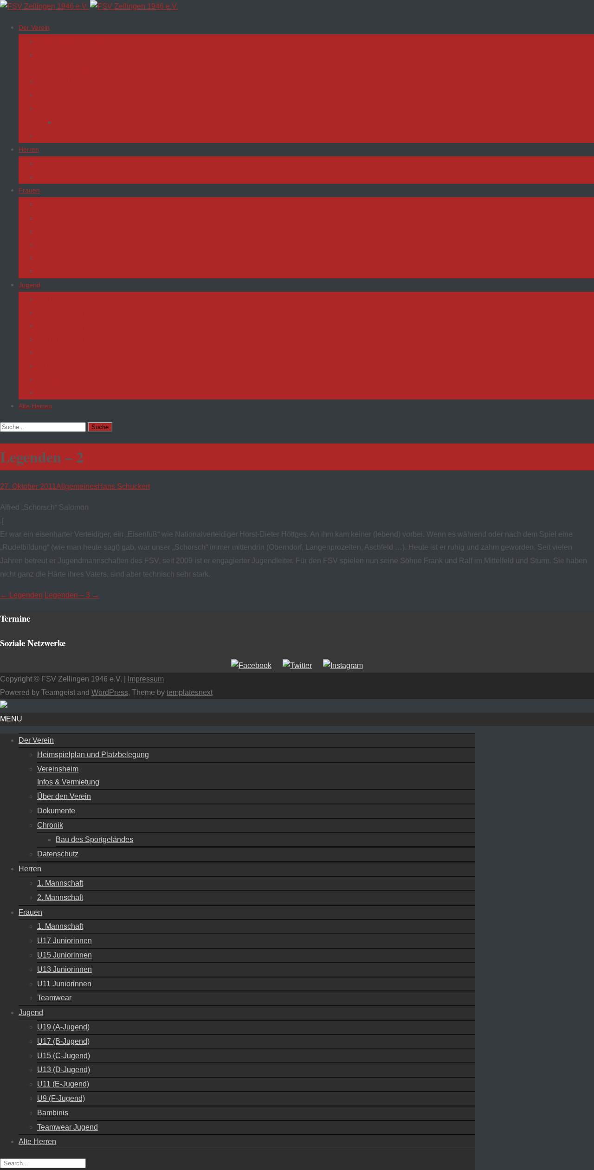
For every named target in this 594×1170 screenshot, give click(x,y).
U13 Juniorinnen (61, 245)
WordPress (109, 692)
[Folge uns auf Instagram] (343, 665)
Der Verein (34, 27)
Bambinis (50, 379)
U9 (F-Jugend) (58, 366)
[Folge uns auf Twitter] (297, 665)
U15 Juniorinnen (61, 231)
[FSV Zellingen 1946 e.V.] (89, 6)
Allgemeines (76, 486)
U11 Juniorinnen (61, 258)
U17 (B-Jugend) (60, 312)
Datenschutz (55, 136)
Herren (29, 149)
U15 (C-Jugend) (60, 325)
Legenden (21, 595)
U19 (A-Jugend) (60, 299)
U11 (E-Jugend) (60, 352)
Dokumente (54, 95)
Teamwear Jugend (64, 392)
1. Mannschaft (58, 163)
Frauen (29, 190)
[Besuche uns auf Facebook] (251, 665)
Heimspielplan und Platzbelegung (86, 41)
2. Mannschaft (58, 177)
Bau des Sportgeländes (90, 122)
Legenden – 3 (72, 595)
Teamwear (52, 271)
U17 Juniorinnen (61, 218)
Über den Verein (61, 81)
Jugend (29, 285)
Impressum (146, 679)
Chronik (48, 108)
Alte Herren (35, 406)
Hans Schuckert (123, 486)
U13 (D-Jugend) (60, 339)
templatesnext (190, 692)
